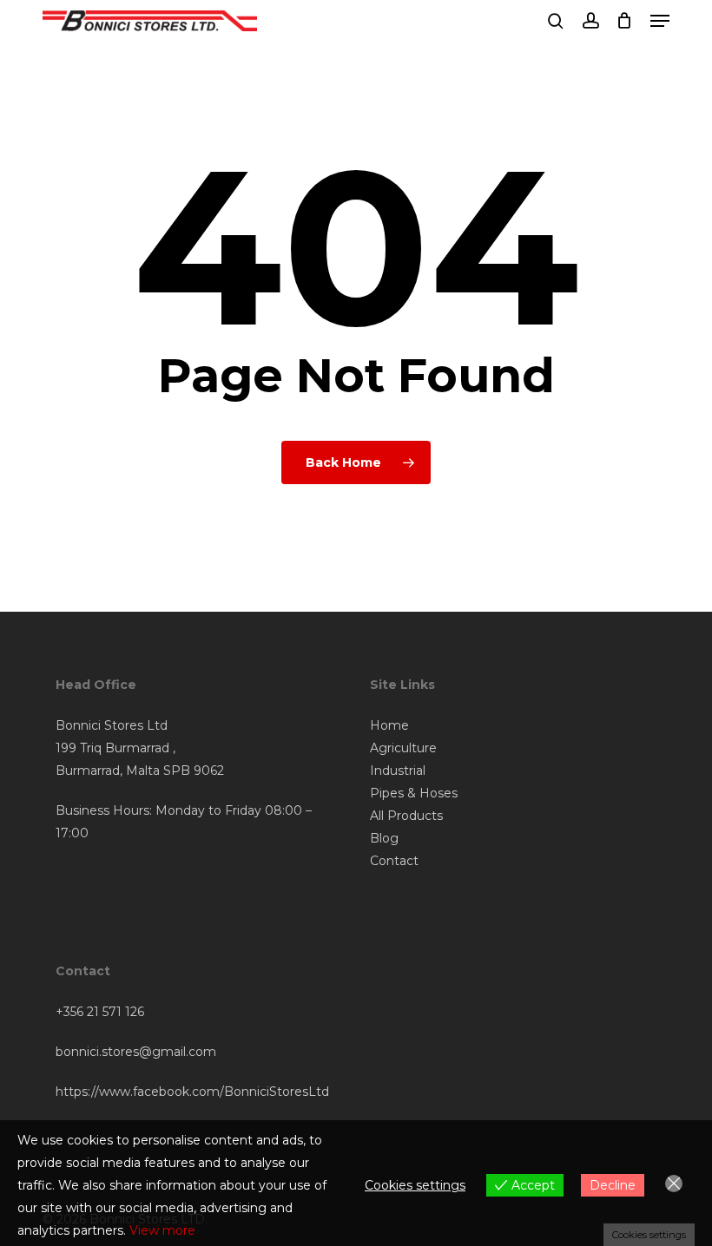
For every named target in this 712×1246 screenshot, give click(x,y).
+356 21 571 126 (100, 1012)
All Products (406, 815)
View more (162, 1230)
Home (389, 725)
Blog (384, 838)
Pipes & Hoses (414, 793)
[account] (590, 20)
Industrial (397, 770)
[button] (659, 21)
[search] (555, 20)
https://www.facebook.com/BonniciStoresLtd (192, 1091)
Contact (394, 861)
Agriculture (403, 748)
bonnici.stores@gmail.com (136, 1051)
